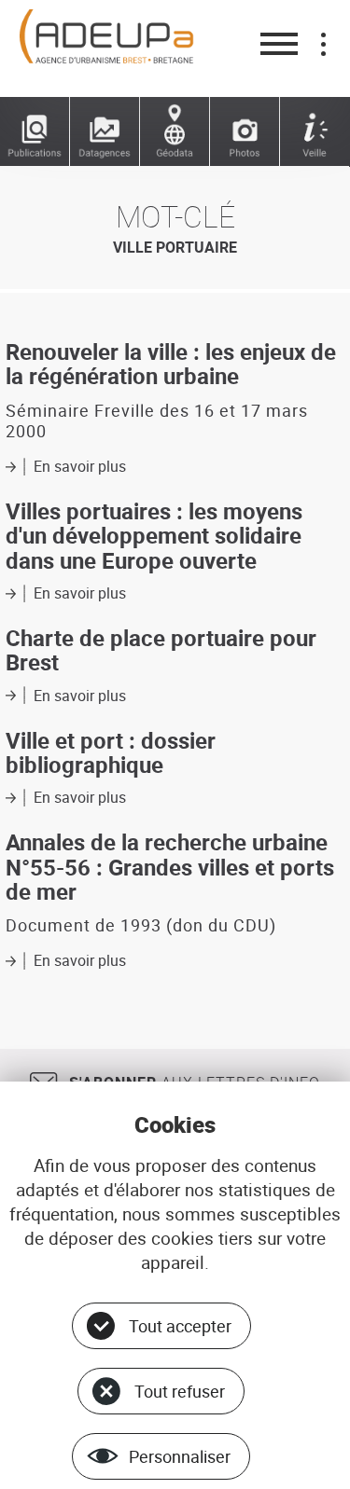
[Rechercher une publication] (35, 132)
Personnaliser (180, 1456)
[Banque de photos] (245, 132)
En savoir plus (80, 466)
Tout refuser (179, 1391)
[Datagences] (105, 132)
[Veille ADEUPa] (315, 132)
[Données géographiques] (175, 132)
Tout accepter (180, 1326)
